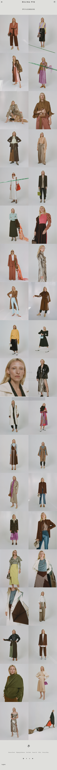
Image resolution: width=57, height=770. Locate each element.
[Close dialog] (55, 2)
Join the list (28, 399)
